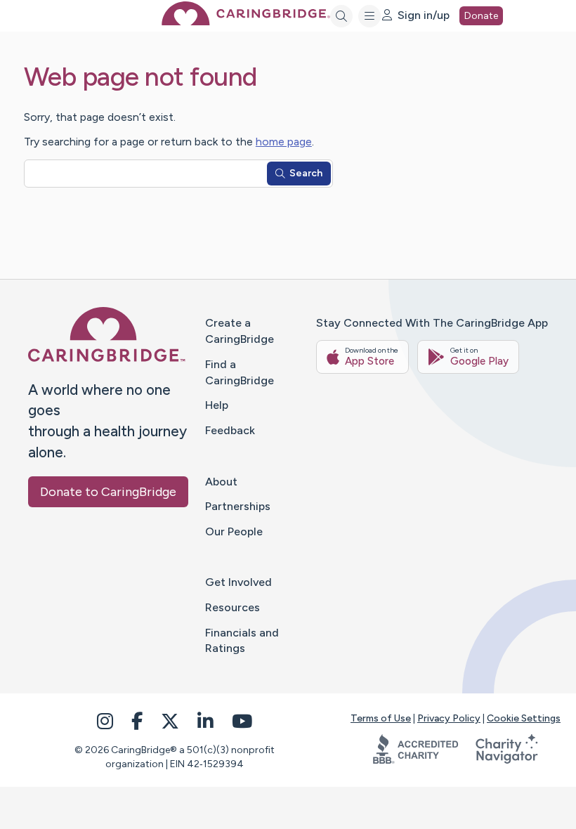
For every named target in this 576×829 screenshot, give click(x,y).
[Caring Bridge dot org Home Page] (246, 21)
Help (216, 405)
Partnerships (237, 506)
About (221, 481)
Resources (232, 607)
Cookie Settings (524, 718)
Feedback (230, 430)
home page (284, 141)
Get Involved (238, 582)
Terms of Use (381, 718)
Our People (234, 531)
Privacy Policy (448, 718)
